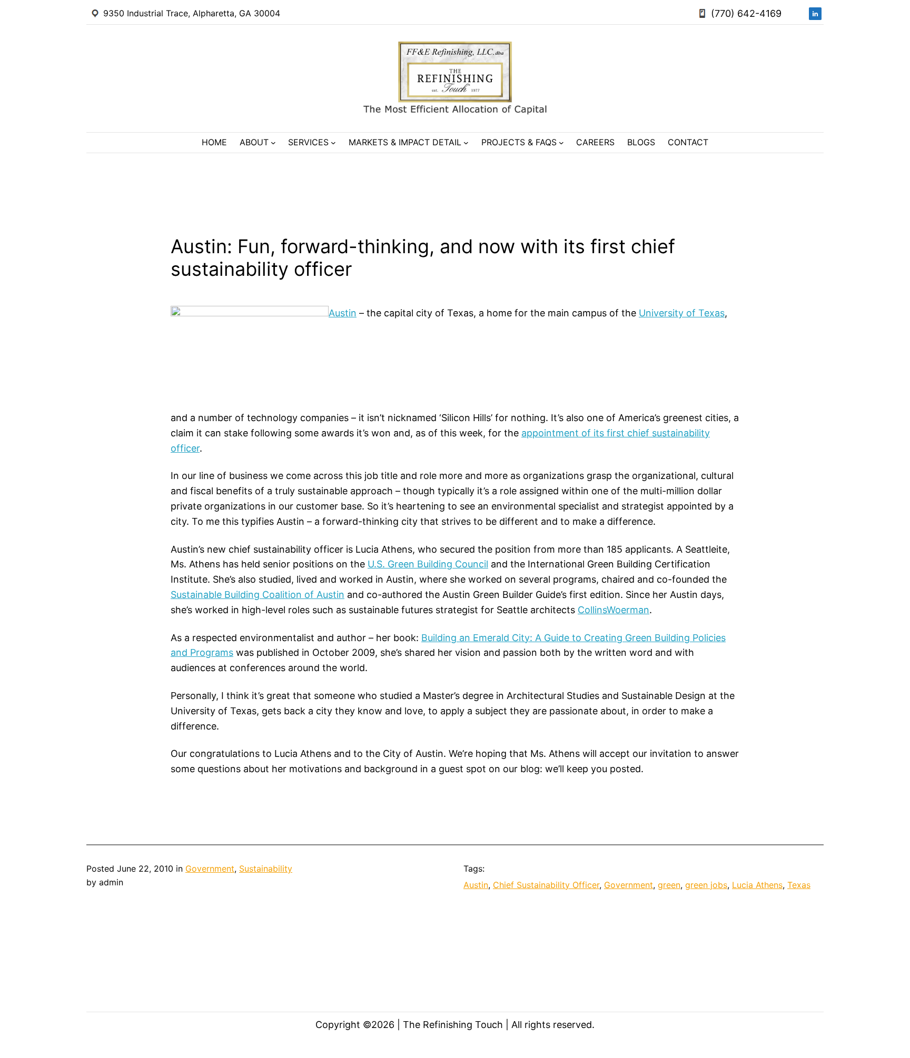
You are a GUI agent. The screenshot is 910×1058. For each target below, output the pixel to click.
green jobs (706, 885)
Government (209, 868)
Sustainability (265, 868)
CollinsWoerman (613, 609)
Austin (343, 312)
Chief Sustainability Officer (546, 885)
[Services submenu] (333, 142)
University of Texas (682, 312)
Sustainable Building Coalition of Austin (257, 594)
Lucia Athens (757, 885)
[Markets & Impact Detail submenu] (466, 142)
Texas (798, 885)
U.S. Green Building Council (428, 564)
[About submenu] (273, 142)
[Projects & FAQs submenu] (561, 142)
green (669, 885)
